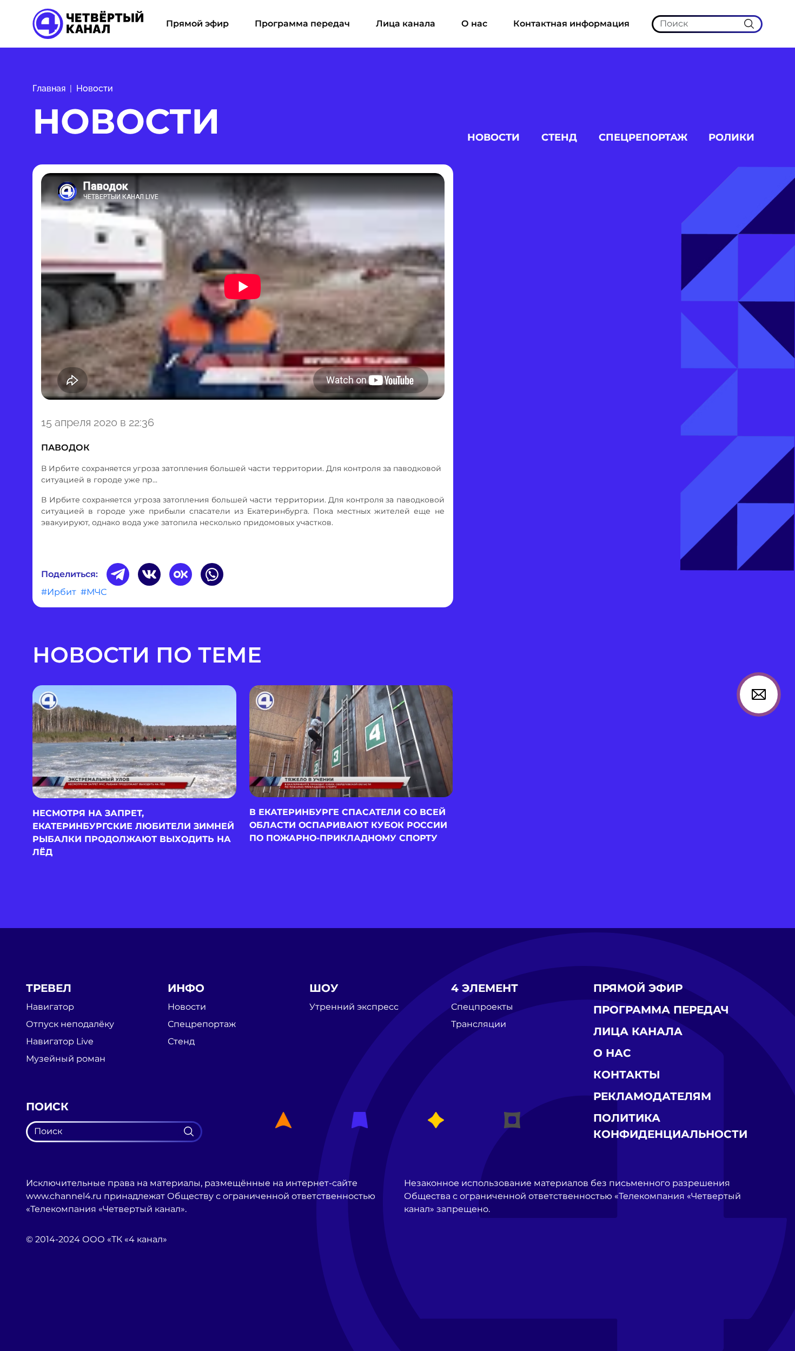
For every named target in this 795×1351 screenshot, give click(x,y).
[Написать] (759, 694)
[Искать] (749, 23)
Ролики (731, 137)
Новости (94, 88)
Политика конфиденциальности (670, 1126)
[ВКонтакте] (149, 574)
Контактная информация (571, 23)
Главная (48, 88)
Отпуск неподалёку (70, 1024)
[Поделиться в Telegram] (118, 574)
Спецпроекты (482, 1007)
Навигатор (50, 1007)
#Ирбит (58, 592)
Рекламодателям (652, 1096)
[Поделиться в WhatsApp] (212, 574)
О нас (474, 23)
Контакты (626, 1074)
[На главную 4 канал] (87, 23)
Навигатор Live (60, 1041)
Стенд (559, 137)
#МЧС (94, 592)
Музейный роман (65, 1059)
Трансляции (478, 1024)
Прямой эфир (197, 23)
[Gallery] (243, 288)
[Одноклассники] (180, 574)
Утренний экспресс (354, 1007)
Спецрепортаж (643, 137)
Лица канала (405, 23)
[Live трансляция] (50, 1300)
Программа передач (302, 23)
